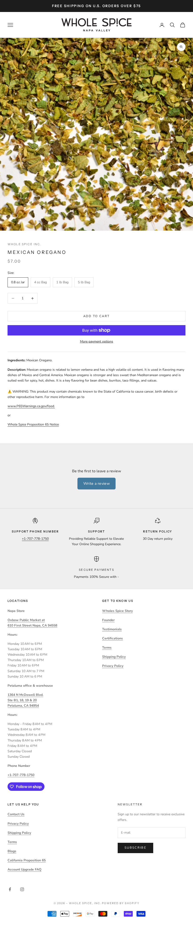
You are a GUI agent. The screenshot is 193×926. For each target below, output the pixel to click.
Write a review (96, 483)
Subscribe (135, 848)
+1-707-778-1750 (35, 538)
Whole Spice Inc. (24, 244)
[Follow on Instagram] (22, 889)
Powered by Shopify (120, 903)
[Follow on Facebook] (10, 889)
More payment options (96, 341)
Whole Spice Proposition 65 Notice (33, 424)
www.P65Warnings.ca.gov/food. (31, 406)
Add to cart (96, 316)
